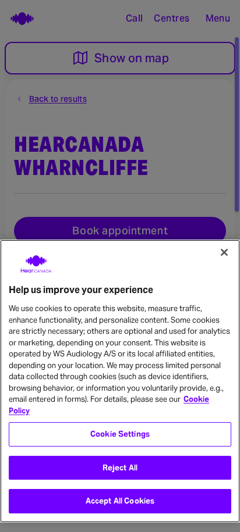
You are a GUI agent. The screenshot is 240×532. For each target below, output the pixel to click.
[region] (120, 381)
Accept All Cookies (120, 501)
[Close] (224, 252)
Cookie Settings (120, 434)
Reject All (120, 468)
